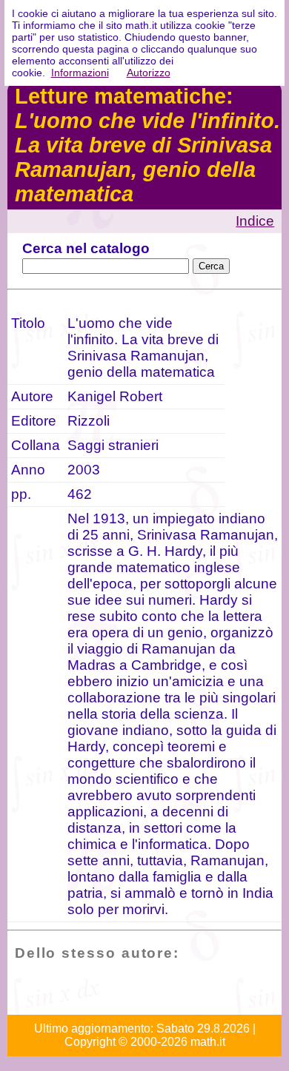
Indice (255, 221)
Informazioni (80, 72)
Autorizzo (148, 72)
